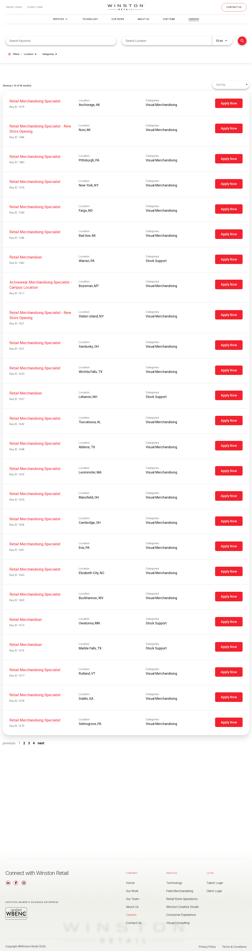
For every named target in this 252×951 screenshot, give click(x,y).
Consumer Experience (181, 915)
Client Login (34, 7)
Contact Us (133, 923)
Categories (48, 54)
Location (28, 54)
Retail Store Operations (182, 899)
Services (58, 19)
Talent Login (14, 7)
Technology (90, 19)
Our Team (169, 19)
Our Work (117, 19)
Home (130, 883)
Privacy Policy (207, 946)
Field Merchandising (179, 891)
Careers (194, 19)
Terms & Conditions (234, 946)
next (41, 743)
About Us (143, 19)
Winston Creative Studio (182, 907)
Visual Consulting (177, 923)
